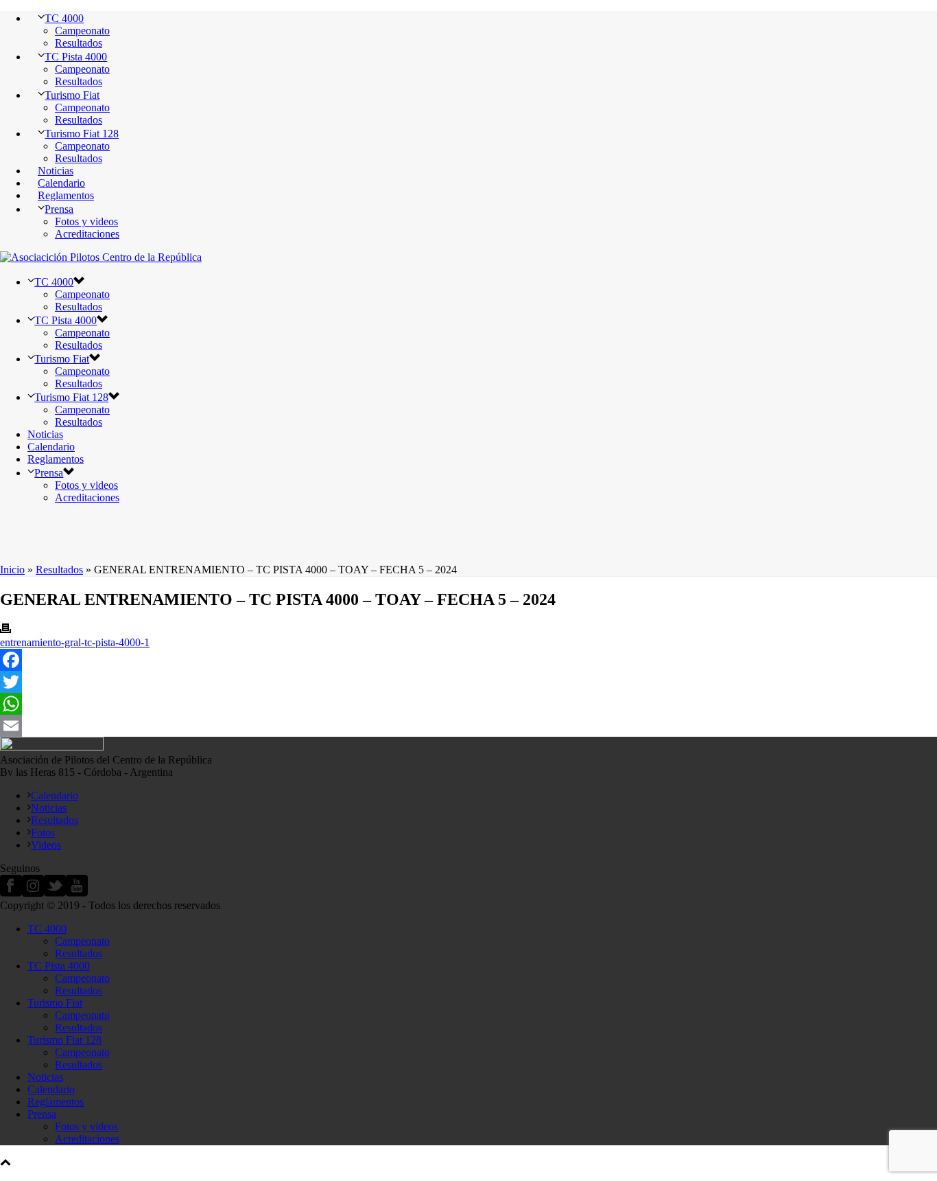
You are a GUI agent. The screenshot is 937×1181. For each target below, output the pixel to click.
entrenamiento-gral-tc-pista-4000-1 (75, 642)
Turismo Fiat (72, 95)
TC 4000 (64, 18)
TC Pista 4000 (76, 56)
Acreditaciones (87, 234)
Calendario (61, 183)
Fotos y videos (86, 221)
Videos (46, 845)
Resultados (78, 43)
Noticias (55, 170)
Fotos (43, 832)
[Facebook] (468, 660)
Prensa (59, 209)
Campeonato (82, 30)
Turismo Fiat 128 (82, 133)
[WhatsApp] (468, 704)
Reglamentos (66, 195)
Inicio (12, 569)
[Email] (468, 726)
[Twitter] (468, 682)
